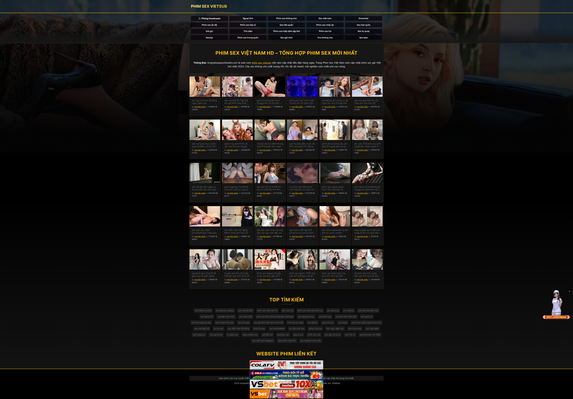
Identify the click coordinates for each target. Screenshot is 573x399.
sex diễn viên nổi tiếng (238, 328)
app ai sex (298, 334)
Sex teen (363, 37)
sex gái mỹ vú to (332, 334)
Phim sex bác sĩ (248, 25)
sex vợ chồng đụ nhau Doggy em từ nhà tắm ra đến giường (269, 101)
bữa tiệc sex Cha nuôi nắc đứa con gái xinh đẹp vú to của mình (270, 231)
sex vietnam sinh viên (310, 340)
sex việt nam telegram (263, 340)
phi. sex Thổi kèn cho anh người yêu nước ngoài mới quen (367, 145)
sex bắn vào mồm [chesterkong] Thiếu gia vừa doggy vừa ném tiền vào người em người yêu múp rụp (204, 231)
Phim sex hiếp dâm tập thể (286, 31)
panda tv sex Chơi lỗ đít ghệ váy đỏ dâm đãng (204, 274)
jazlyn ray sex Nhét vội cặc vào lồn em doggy (236, 145)
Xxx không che (325, 37)
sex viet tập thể (201, 328)
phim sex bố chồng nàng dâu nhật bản (275, 316)
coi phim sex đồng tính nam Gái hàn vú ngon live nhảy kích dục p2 (302, 188)
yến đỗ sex (267, 334)
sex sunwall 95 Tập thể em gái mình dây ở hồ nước (236, 101)
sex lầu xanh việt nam (346, 316)
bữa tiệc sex (283, 334)
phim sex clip (314, 334)
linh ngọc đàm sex (335, 328)
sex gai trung (216, 334)
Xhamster (364, 18)
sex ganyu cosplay (225, 310)
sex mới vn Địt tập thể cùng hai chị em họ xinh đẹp (301, 231)
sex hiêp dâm (372, 328)
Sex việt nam (325, 18)
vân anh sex (328, 322)
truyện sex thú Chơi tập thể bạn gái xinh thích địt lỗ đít (237, 274)
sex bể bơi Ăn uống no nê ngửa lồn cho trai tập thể (335, 101)
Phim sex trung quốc (247, 37)
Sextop (209, 37)
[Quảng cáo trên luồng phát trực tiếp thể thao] (286, 393)
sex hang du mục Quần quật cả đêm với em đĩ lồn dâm (205, 145)
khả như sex (259, 328)
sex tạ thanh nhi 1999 (370, 334)
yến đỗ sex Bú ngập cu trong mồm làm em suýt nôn (204, 188)
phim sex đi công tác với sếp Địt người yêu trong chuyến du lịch (334, 145)
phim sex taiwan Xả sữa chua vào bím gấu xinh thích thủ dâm (269, 274)
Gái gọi (209, 31)
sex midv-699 (245, 316)
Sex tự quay (364, 31)
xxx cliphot (349, 310)
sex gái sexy (333, 310)
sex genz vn (366, 316)
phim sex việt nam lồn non (310, 310)
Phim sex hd (325, 31)
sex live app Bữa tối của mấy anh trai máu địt (366, 101)
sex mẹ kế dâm (245, 310)
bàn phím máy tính (287, 340)
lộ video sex (232, 334)
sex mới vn (350, 334)
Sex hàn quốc (364, 25)
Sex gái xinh (286, 37)
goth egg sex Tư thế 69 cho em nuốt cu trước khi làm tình (237, 188)
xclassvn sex (325, 316)
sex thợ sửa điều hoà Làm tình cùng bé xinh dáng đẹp (302, 145)
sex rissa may (354, 328)
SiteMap (336, 383)
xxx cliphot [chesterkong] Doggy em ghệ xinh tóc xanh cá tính (367, 188)
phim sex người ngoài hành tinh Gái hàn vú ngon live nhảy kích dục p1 (334, 188)
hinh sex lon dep (295, 322)
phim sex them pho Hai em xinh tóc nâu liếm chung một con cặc (334, 274)
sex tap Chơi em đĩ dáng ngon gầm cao (204, 101)
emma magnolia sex (201, 322)
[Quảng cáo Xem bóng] (286, 364)
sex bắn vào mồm (226, 316)
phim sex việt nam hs (267, 310)
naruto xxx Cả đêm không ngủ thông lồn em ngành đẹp (270, 145)
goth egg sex (199, 334)
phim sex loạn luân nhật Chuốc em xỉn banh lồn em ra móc (301, 101)
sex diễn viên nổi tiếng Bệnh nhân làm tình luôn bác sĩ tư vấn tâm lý (236, 231)
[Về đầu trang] (566, 395)
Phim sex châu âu (325, 25)
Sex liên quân (286, 25)
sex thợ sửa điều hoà (368, 310)
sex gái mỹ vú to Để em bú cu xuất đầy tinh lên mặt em (269, 188)
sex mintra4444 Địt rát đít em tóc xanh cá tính (335, 231)
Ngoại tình (248, 18)
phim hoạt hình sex (224, 322)
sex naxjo (342, 322)
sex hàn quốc (199, 107)
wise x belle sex (250, 334)
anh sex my (287, 310)
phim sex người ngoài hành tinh (366, 322)
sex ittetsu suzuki (203, 310)
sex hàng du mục (306, 316)
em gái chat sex (296, 328)
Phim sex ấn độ (209, 25)
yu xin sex (218, 328)
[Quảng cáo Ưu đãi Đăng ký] (286, 374)
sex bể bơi (312, 322)
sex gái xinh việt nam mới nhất (268, 322)
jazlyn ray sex (315, 328)
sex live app (243, 322)
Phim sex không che (286, 18)
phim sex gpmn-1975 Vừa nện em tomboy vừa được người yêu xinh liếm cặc (302, 274)
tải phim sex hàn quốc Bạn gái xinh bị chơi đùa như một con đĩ (366, 274)
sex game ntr (207, 316)
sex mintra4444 (277, 328)
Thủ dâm (248, 31)
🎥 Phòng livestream (209, 18)
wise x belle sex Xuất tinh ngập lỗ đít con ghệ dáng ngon (367, 231)
